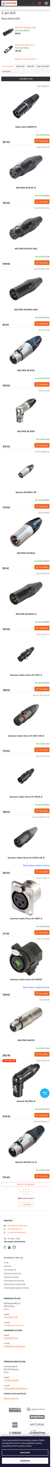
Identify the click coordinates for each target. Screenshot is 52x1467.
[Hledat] (33, 3)
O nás (6, 1262)
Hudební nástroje (11, 1398)
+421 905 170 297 (11, 1317)
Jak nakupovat (10, 1269)
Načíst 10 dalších (26, 1184)
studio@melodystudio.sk (14, 1346)
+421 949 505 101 (11, 1338)
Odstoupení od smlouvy (14, 1280)
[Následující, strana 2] (26, 1191)
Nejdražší (30, 66)
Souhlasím (25, 1460)
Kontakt (7, 1266)
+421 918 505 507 (14, 1229)
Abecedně (6, 71)
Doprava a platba (11, 1277)
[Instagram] (14, 1247)
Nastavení (25, 1452)
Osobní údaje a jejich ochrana (16, 1287)
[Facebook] (5, 1247)
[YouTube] (10, 1247)
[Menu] (46, 3)
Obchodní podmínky (12, 1273)
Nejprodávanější (43, 66)
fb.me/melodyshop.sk (16, 1232)
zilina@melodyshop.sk (13, 1325)
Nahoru (27, 1204)
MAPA (6, 1309)
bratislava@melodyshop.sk (15, 1388)
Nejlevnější (20, 66)
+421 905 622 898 (11, 1380)
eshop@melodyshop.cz (17, 1225)
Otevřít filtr (26, 79)
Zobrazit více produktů (25, 59)
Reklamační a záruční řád (14, 1284)
